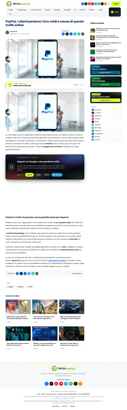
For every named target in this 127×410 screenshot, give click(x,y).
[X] (86, 3)
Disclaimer (55, 406)
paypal (10, 287)
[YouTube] (92, 3)
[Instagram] (89, 3)
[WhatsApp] (78, 34)
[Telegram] (95, 3)
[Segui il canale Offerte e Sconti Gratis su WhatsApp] (99, 3)
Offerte (116, 4)
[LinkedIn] (71, 34)
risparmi (21, 287)
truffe (30, 287)
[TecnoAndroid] (18, 4)
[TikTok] (102, 3)
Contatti (64, 406)
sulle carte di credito (57, 260)
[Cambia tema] (109, 4)
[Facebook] (82, 3)
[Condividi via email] (82, 34)
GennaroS (13, 31)
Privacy (72, 406)
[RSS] (105, 3)
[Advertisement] (44, 201)
